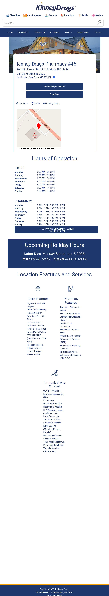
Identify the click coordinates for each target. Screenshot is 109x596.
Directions (23, 103)
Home (10, 32)
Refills (85, 15)
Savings (99, 15)
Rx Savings (54, 32)
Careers (98, 32)
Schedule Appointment (54, 86)
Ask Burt (68, 32)
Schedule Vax (24, 32)
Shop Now (15, 15)
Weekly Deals (52, 103)
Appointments (34, 15)
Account (53, 15)
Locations (69, 15)
